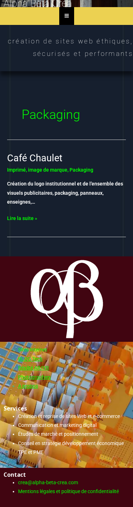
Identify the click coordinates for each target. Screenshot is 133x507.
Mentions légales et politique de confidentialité (68, 491)
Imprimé (16, 170)
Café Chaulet (34, 158)
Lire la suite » (22, 217)
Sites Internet (32, 349)
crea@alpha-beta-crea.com (48, 482)
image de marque (47, 170)
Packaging (81, 170)
